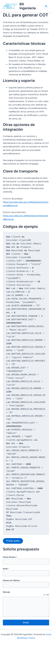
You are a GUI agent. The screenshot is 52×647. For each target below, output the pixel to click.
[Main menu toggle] (46, 6)
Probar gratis (12, 541)
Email (6, 569)
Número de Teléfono (11, 580)
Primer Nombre (10, 557)
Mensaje (6, 592)
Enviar (26, 622)
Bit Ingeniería (27, 6)
